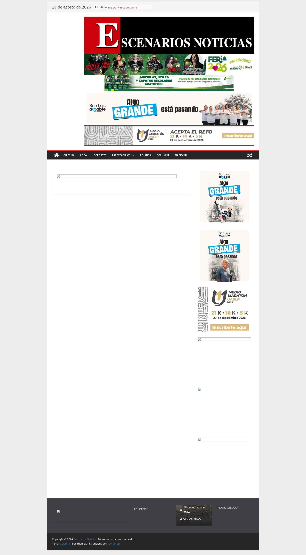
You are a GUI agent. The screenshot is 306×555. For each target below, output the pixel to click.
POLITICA (145, 155)
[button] (132, 155)
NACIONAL (181, 155)
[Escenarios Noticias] (56, 155)
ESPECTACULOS (121, 155)
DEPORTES (100, 155)
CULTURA (69, 155)
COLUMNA (163, 155)
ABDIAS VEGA (192, 519)
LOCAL (84, 155)
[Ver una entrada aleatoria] (249, 155)
